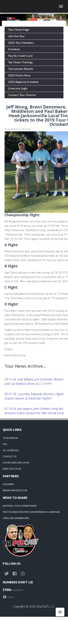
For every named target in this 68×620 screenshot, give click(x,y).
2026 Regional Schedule (23, 82)
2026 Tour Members (21, 42)
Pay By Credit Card (20, 55)
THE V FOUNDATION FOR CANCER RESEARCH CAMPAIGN (31, 512)
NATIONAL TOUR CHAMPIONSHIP (20, 505)
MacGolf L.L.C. (45, 606)
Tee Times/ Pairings (20, 62)
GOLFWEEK (8, 484)
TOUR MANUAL (10, 438)
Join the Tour (16, 36)
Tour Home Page (18, 29)
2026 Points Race (19, 75)
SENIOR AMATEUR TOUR (15, 490)
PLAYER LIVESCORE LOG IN (16, 462)
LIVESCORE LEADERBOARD (16, 518)
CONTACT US (9, 456)
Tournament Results (20, 68)
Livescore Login (18, 88)
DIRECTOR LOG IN (12, 468)
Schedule (14, 49)
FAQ (5, 444)
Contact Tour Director (22, 95)
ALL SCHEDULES (11, 450)
